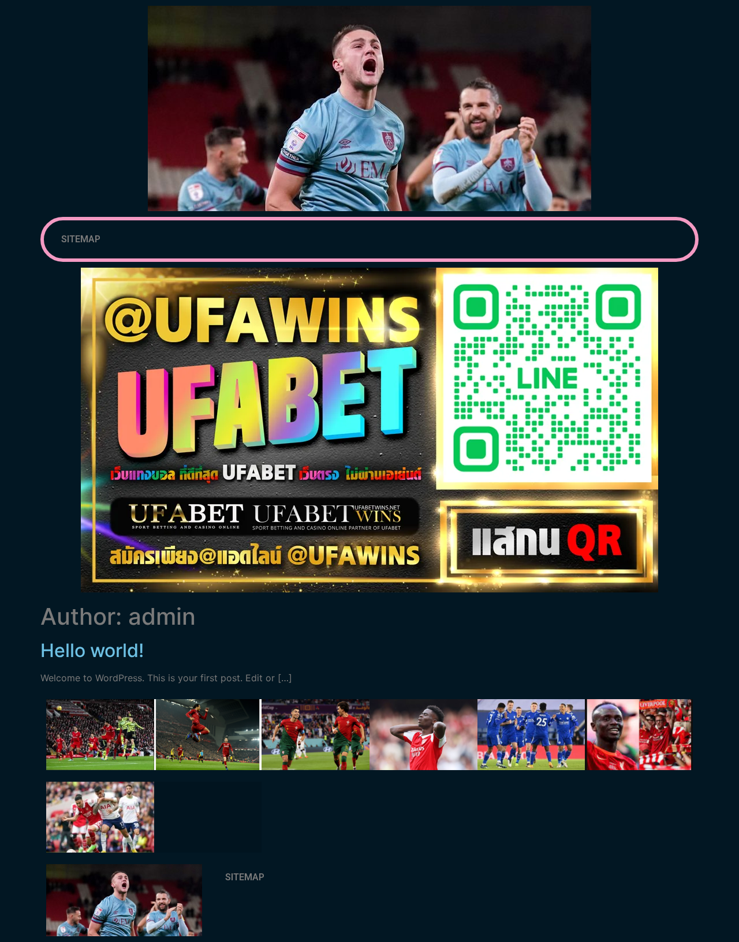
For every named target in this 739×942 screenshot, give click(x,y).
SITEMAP (80, 239)
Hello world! (92, 650)
